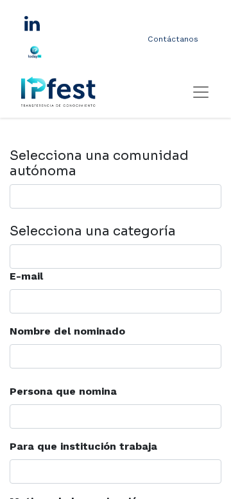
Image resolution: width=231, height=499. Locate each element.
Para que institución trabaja (83, 446)
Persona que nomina (63, 391)
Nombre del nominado (67, 331)
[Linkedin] (32, 23)
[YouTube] (62, 52)
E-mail (26, 276)
